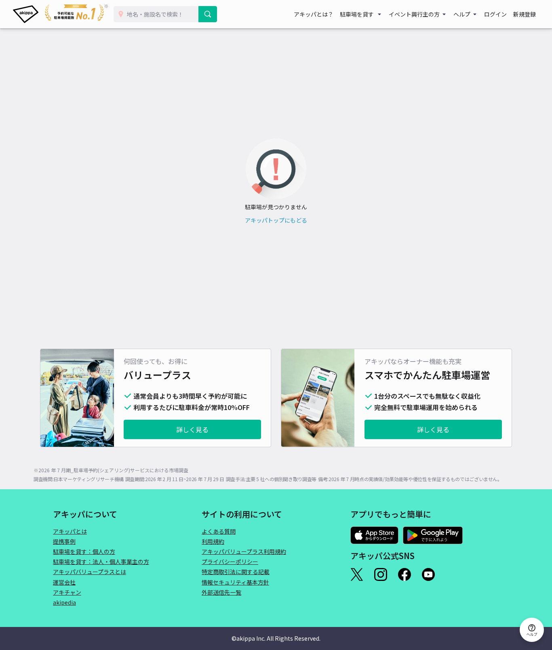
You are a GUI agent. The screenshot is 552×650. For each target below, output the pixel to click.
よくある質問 (219, 531)
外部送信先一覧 (221, 592)
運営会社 (64, 582)
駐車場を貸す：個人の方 (84, 551)
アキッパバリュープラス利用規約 (244, 551)
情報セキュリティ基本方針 (235, 582)
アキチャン (67, 592)
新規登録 (524, 14)
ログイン (495, 14)
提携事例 (64, 541)
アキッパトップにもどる (276, 220)
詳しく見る (192, 429)
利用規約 (213, 541)
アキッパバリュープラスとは (89, 572)
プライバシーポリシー (230, 561)
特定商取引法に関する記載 (236, 572)
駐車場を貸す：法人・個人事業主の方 (101, 561)
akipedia (64, 602)
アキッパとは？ (313, 14)
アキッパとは (70, 531)
